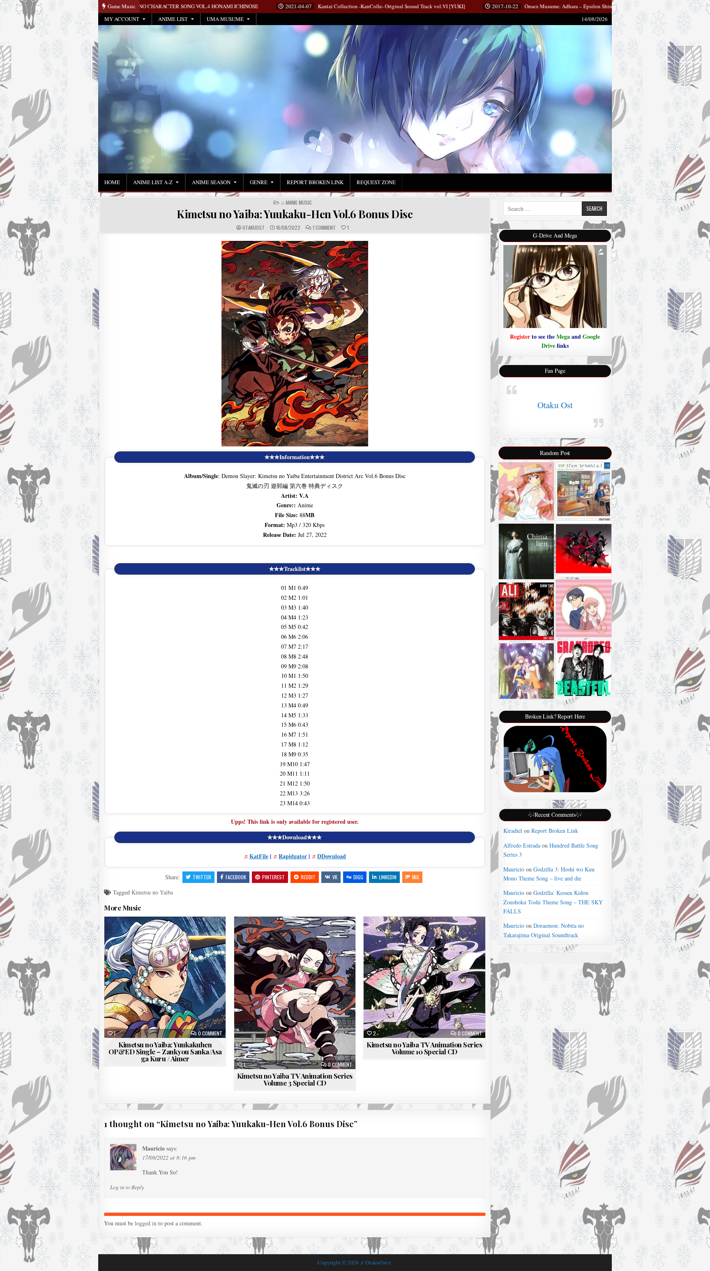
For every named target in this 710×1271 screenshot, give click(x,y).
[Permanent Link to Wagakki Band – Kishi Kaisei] (583, 548)
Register (520, 336)
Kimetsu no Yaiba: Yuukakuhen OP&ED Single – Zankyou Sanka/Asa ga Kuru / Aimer (165, 1051)
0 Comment (210, 1033)
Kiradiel (512, 830)
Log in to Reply (127, 1187)
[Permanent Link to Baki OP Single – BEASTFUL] (583, 668)
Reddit (308, 877)
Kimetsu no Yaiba (152, 892)
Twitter (202, 877)
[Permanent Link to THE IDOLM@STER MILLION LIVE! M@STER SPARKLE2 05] (583, 490)
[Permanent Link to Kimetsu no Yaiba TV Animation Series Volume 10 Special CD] (424, 977)
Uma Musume (225, 19)
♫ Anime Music (296, 202)
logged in (146, 1223)
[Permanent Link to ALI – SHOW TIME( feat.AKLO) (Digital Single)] (526, 611)
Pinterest (273, 877)
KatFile (258, 856)
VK (334, 877)
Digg (358, 877)
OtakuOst (253, 227)
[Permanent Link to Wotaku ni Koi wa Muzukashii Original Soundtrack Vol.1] (583, 608)
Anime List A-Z (153, 182)
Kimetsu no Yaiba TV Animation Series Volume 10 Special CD (424, 1048)
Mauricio (153, 1148)
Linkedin (387, 877)
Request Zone (376, 182)
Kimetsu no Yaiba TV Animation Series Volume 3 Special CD (295, 1079)
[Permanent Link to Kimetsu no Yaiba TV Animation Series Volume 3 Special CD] (294, 993)
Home (112, 182)
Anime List (173, 19)
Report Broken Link (315, 182)
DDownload (331, 856)
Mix (415, 877)
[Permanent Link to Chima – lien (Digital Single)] (526, 551)
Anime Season (211, 182)
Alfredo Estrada (521, 845)
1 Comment (324, 227)
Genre (258, 182)
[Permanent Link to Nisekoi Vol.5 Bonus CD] (526, 491)
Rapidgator (293, 856)
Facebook (236, 877)
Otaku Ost (555, 405)
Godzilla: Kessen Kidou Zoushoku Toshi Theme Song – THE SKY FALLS (553, 902)
